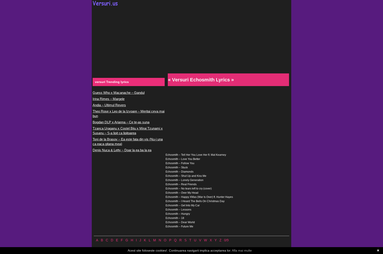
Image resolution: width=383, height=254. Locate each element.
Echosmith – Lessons (178, 209)
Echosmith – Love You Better (183, 159)
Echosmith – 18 (175, 218)
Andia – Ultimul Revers (109, 105)
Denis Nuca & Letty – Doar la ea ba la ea (122, 150)
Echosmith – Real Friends (181, 184)
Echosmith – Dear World (180, 222)
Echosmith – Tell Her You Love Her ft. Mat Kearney (196, 154)
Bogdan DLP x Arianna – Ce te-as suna (121, 122)
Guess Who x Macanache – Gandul (119, 93)
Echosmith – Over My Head (182, 192)
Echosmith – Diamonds (179, 171)
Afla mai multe (242, 250)
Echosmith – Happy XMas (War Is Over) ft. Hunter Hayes (199, 197)
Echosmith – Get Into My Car (183, 205)
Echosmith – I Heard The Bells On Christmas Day (195, 201)
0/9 (226, 240)
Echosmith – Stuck (177, 167)
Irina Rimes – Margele (109, 99)
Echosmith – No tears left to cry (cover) (189, 188)
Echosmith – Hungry (178, 213)
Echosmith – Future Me (179, 226)
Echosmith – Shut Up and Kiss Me (186, 175)
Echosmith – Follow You (180, 163)
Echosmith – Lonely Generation (184, 180)
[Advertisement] (191, 39)
